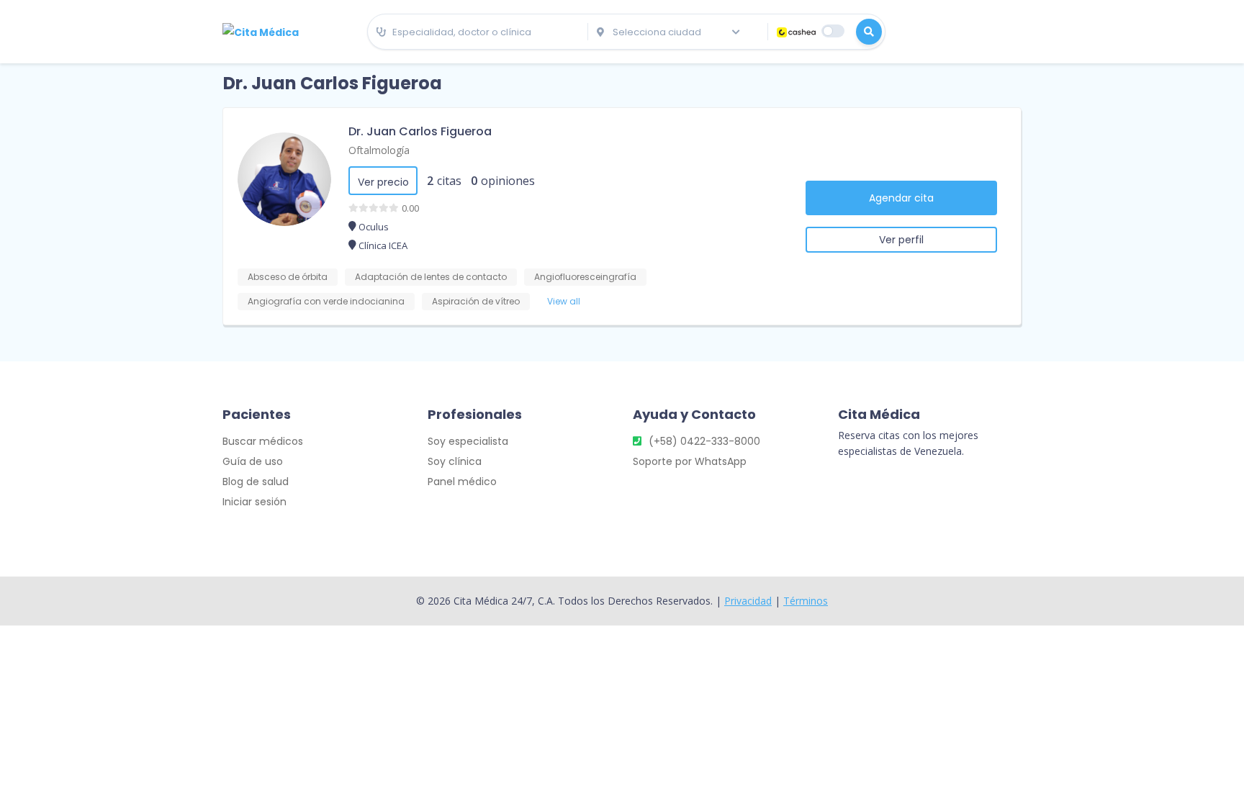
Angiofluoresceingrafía (585, 277)
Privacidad (748, 600)
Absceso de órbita (288, 277)
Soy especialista (468, 441)
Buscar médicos (262, 441)
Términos (805, 600)
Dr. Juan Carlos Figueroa (420, 131)
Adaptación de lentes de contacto (431, 277)
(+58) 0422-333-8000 (704, 441)
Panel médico (462, 481)
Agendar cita (901, 198)
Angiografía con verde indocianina (326, 301)
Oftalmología (379, 150)
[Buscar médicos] (869, 32)
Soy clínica (455, 461)
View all (563, 301)
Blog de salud (255, 481)
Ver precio (383, 182)
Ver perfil (901, 239)
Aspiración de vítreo (476, 301)
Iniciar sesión (254, 501)
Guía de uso (252, 461)
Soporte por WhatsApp (690, 461)
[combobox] (478, 32)
